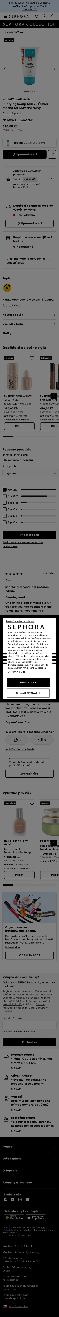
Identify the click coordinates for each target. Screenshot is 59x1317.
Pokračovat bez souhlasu (20, 621)
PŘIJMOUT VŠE (29, 682)
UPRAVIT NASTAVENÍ (28, 693)
